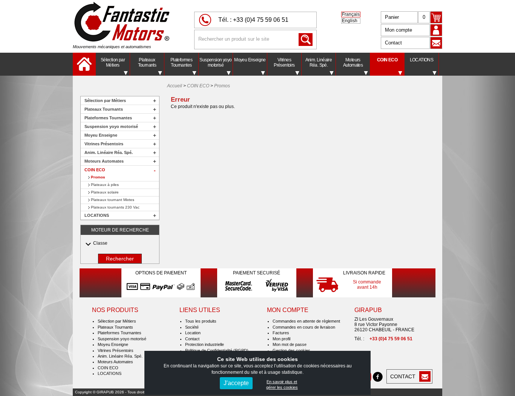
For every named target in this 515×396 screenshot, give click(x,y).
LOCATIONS (422, 59)
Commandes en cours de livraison (304, 327)
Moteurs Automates (353, 62)
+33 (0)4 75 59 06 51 (260, 20)
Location (193, 333)
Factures (281, 333)
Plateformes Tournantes (181, 62)
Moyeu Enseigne (250, 59)
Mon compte (398, 30)
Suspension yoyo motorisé (215, 62)
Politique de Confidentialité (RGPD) (216, 350)
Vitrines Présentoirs (284, 62)
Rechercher (120, 259)
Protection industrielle (204, 344)
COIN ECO (387, 59)
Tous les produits (200, 321)
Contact (393, 43)
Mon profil (281, 339)
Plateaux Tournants (147, 62)
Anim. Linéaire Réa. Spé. (318, 62)
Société (192, 327)
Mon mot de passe (290, 344)
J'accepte (236, 383)
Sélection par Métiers (113, 62)
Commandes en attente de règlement (306, 321)
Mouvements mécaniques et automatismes (112, 46)
